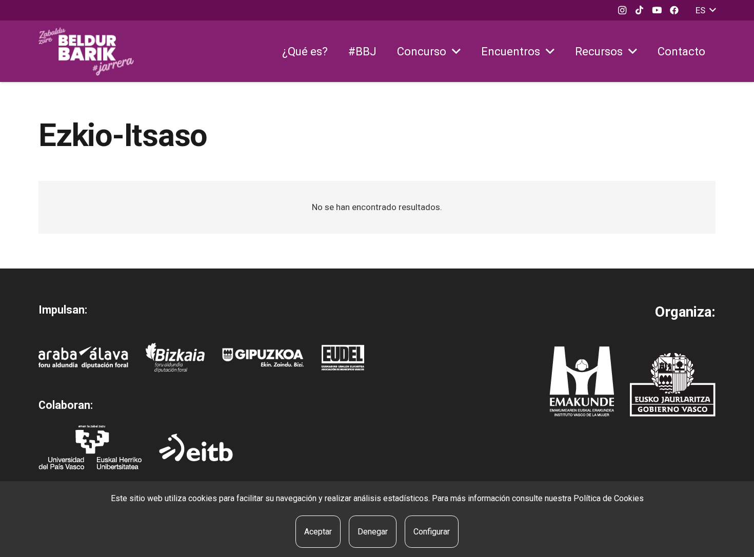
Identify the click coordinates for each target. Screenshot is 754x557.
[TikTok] (639, 10)
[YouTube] (657, 10)
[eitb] (196, 447)
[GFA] (263, 357)
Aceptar (318, 532)
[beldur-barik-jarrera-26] (86, 51)
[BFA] (175, 358)
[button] (705, 10)
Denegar (373, 532)
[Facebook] (674, 10)
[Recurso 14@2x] (581, 381)
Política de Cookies (608, 498)
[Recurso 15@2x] (673, 384)
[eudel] (342, 357)
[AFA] (83, 357)
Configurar (431, 532)
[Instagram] (622, 10)
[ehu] (90, 447)
